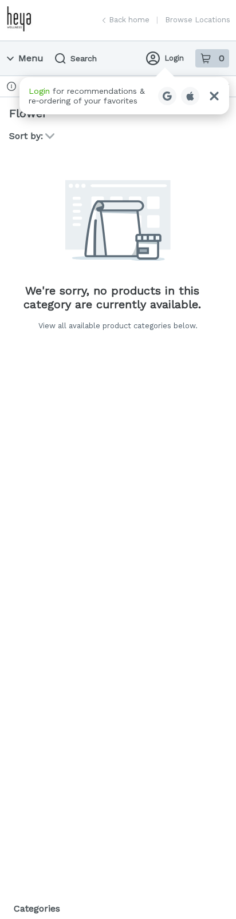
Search (83, 58)
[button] (124, 95)
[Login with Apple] (190, 96)
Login (174, 58)
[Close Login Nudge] (214, 96)
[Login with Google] (167, 96)
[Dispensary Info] (11, 86)
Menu (31, 58)
